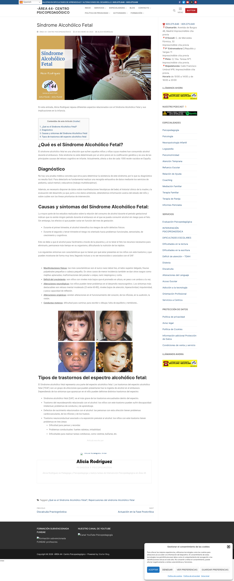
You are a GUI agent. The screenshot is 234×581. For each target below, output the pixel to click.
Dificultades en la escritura (176, 250)
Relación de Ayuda (171, 173)
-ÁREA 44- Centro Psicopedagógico (53, 10)
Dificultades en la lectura (175, 244)
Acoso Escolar (169, 281)
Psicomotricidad (170, 155)
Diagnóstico (46, 130)
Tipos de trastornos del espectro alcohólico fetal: (63, 137)
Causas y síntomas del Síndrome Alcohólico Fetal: (64, 133)
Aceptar (153, 570)
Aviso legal (205, 576)
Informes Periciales (172, 205)
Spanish (27, 2)
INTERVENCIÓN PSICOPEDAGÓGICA (172, 230)
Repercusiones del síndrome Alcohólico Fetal (111, 500)
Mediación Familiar (172, 186)
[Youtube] (187, 2)
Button (191, 10)
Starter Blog (104, 554)
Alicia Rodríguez (105, 32)
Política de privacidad (191, 576)
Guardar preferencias (215, 570)
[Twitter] (183, 2)
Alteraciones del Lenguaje (175, 275)
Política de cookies (175, 576)
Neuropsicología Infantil (174, 142)
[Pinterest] (195, 2)
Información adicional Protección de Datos (179, 337)
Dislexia (166, 262)
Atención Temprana (172, 161)
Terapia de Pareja (171, 198)
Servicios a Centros (172, 300)
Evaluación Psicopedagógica (177, 221)
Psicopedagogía (170, 130)
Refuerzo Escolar (171, 167)
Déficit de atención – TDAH (176, 256)
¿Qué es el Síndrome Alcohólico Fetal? (58, 126)
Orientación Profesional (174, 293)
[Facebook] (179, 2)
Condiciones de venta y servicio (178, 345)
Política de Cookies (172, 329)
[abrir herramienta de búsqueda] (174, 10)
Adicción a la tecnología (174, 287)
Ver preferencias (187, 570)
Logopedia (167, 148)
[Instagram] (191, 2)
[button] (228, 546)
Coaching (167, 180)
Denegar (167, 570)
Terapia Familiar (170, 192)
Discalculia (167, 268)
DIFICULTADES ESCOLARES (176, 237)
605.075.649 (188, 24)
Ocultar (76, 121)
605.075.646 (172, 24)
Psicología (167, 136)
